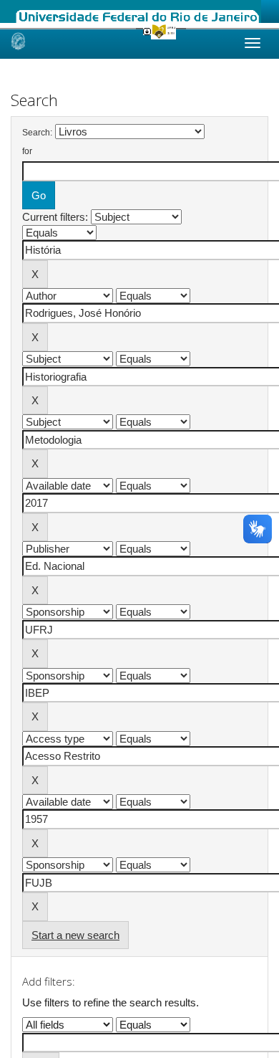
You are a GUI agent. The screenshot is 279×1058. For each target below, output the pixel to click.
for (27, 151)
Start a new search (75, 935)
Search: (37, 133)
